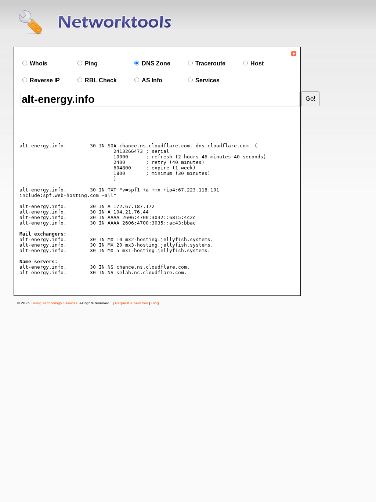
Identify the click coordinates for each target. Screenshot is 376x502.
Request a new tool (131, 303)
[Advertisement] (106, 126)
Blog (155, 303)
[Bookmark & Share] (294, 55)
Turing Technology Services (54, 303)
